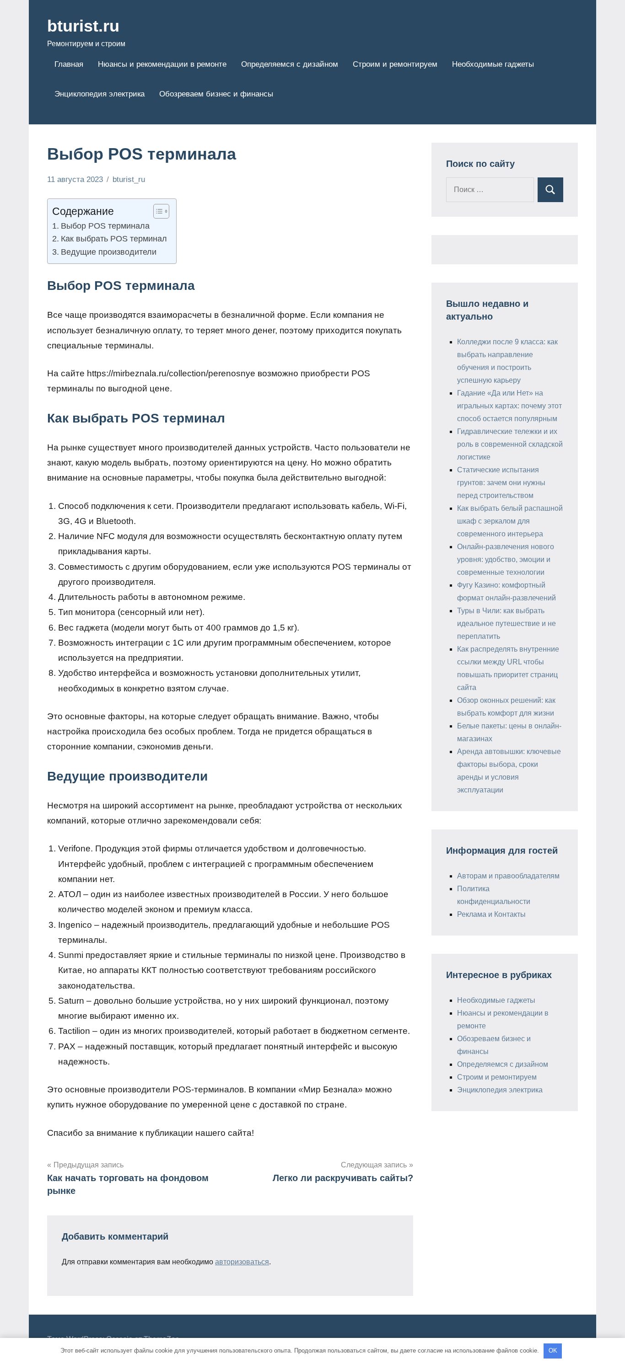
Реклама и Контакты (491, 914)
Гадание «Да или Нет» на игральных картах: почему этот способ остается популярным (509, 406)
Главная (68, 64)
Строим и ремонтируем (395, 64)
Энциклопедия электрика (99, 94)
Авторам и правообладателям (508, 876)
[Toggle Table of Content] (156, 211)
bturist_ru (129, 179)
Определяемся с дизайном (289, 64)
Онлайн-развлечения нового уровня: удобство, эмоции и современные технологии (505, 559)
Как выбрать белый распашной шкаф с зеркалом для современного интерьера (510, 521)
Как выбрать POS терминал (114, 238)
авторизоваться (242, 1262)
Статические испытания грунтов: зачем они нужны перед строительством (501, 482)
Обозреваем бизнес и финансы (216, 94)
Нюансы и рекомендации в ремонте (162, 64)
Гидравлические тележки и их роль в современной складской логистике (510, 444)
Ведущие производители (108, 252)
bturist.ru (83, 25)
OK (553, 1350)
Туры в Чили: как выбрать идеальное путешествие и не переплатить (506, 623)
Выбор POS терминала (105, 225)
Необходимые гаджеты (493, 64)
